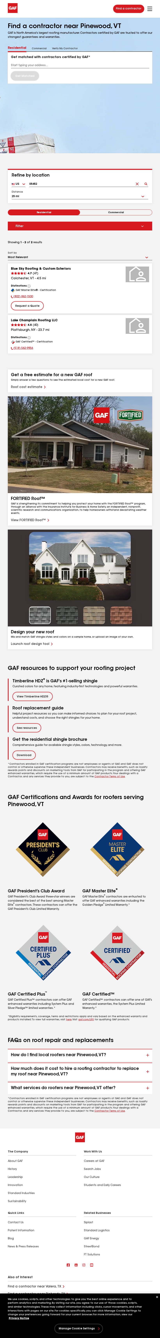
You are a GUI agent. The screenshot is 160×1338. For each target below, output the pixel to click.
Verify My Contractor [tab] (65, 48)
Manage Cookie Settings (77, 1328)
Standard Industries (21, 1193)
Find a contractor (128, 8)
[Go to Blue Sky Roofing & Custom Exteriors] (137, 274)
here (69, 1020)
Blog (11, 1238)
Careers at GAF (94, 1161)
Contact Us (16, 1222)
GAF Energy (91, 1238)
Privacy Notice (19, 1318)
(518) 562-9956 (22, 348)
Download (24, 755)
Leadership (15, 1177)
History (12, 1169)
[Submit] (145, 182)
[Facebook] (68, 1265)
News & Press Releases (23, 1246)
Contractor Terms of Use (109, 776)
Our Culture (92, 1177)
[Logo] (13, 12)
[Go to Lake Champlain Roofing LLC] (137, 326)
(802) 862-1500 (22, 297)
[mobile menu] (149, 9)
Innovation (15, 1185)
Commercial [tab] (39, 48)
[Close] (157, 1297)
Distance (17, 192)
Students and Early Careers (102, 1185)
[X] (76, 1265)
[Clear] (137, 182)
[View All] (29, 286)
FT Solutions (92, 1254)
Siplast (88, 1222)
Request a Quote (27, 306)
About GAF (15, 1161)
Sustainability (17, 1201)
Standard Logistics (97, 1230)
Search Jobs (92, 1169)
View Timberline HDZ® (32, 696)
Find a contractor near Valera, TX (34, 1286)
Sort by (12, 253)
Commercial (116, 212)
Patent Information (21, 1230)
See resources (27, 728)
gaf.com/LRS (86, 1020)
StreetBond (91, 1246)
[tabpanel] (80, 67)
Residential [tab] (17, 48)
